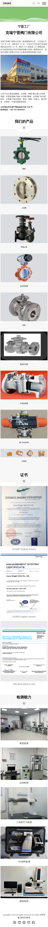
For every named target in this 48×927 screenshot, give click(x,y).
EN (38, 3)
